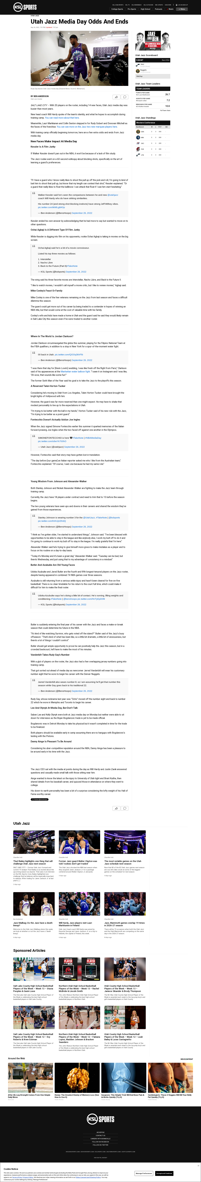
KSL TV (127, 5)
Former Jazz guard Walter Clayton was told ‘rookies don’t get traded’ (78, 862)
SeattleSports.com (128, 1151)
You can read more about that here (62, 117)
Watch (170, 9)
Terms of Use (17, 1177)
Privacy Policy (28, 1177)
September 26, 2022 (82, 213)
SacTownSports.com (114, 1151)
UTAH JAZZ (35, 16)
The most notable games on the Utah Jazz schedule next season (122, 862)
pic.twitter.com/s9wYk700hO (52, 441)
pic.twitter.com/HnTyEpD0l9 (91, 599)
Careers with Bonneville (100, 1139)
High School (145, 9)
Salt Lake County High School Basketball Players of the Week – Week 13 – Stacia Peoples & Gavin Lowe (33, 988)
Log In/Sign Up (183, 5)
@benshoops (70, 599)
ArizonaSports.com (73, 1151)
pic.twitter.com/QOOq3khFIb (69, 354)
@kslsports (114, 517)
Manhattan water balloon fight (75, 371)
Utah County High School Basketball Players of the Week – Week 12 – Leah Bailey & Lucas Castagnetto (123, 1037)
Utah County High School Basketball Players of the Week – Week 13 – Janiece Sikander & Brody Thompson (122, 988)
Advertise (100, 1132)
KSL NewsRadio (137, 5)
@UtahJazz (89, 517)
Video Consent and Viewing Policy (88, 1177)
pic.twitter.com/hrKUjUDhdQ (52, 521)
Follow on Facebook (100, 1142)
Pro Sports (132, 9)
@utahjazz (112, 195)
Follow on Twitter (100, 1145)
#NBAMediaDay (93, 438)
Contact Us (100, 1135)
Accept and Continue (164, 1173)
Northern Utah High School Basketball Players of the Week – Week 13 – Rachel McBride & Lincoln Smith (79, 988)
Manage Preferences (144, 1173)
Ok (198, 1165)
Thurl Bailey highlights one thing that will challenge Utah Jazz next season (32, 862)
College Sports (117, 9)
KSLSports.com (100, 1151)
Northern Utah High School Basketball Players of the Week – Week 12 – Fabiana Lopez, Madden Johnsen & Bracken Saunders (79, 1038)
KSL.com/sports (117, 5)
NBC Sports (159, 5)
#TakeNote (72, 266)
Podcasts (158, 9)
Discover (168, 5)
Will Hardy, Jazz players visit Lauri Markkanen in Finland (75, 924)
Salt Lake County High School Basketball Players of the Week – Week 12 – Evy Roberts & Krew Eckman (33, 1037)
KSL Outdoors (148, 5)
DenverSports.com (87, 1151)
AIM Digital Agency (100, 1157)
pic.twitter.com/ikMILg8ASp (51, 207)
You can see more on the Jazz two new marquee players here (87, 126)
